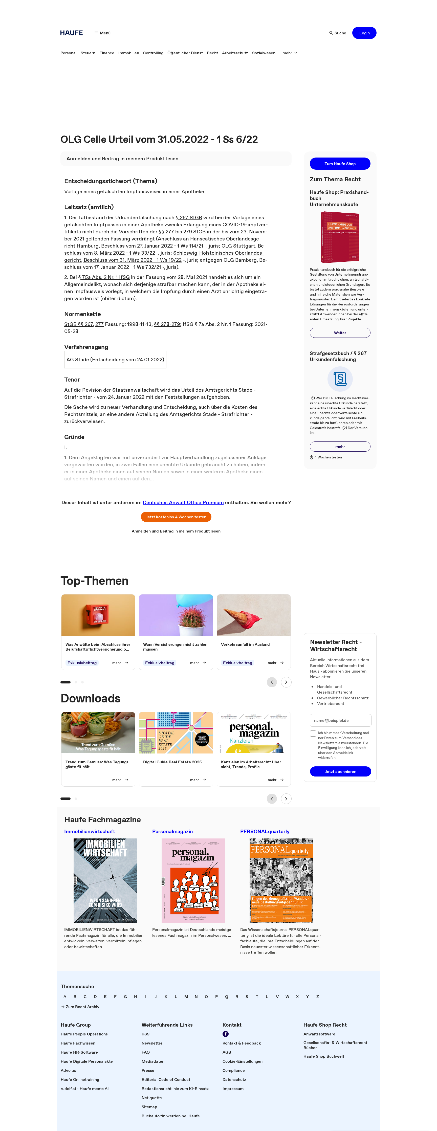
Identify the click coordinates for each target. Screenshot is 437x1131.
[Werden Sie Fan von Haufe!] (226, 1034)
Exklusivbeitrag (82, 662)
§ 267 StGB (189, 217)
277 (99, 324)
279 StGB (194, 231)
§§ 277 (166, 231)
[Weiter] (286, 682)
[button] (364, 33)
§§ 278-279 (167, 324)
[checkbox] (313, 733)
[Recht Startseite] (73, 33)
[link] (68, 52)
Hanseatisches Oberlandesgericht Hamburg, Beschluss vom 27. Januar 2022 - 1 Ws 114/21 (162, 242)
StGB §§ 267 (78, 324)
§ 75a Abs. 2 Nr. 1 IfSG (104, 277)
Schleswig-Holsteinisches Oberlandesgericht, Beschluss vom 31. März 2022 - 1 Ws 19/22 (164, 256)
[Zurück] (272, 682)
